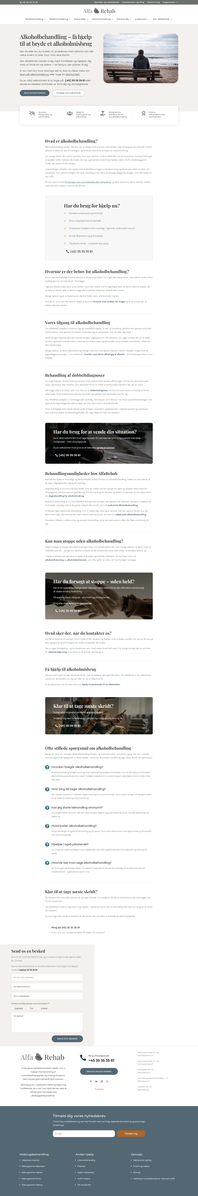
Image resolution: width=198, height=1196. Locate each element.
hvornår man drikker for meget (109, 301)
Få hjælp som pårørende (68, 93)
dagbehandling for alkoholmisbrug (66, 496)
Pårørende (123, 19)
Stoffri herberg (83, 1178)
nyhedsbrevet (70, 1121)
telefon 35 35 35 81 (28, 969)
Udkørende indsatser (31, 1160)
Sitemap (136, 1172)
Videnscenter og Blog (133, 2)
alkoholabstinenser (77, 559)
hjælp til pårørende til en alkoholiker (101, 684)
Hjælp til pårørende (85, 1172)
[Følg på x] (107, 1081)
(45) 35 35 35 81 (81, 251)
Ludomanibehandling (86, 1160)
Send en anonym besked (99, 1071)
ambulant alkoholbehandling (123, 505)
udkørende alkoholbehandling (130, 514)
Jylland (44, 1008)
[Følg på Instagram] (102, 1081)
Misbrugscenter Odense (32, 1172)
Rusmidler (80, 19)
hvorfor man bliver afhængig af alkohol (104, 354)
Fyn (31, 1008)
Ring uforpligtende (98, 1055)
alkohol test (73, 74)
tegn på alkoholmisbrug (34, 74)
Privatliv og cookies (141, 1166)
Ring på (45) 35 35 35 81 (65, 927)
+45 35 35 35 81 (30, 2)
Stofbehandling (34, 19)
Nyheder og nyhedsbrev (106, 2)
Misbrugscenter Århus (31, 1178)
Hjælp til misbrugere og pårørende (83, 114)
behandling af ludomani (52, 1079)
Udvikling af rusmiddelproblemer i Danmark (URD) (154, 1178)
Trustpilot (99, 1089)
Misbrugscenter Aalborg (32, 1184)
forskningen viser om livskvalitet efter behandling (88, 182)
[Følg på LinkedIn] (96, 1081)
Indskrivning (153, 2)
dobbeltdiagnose (98, 390)
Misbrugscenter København (33, 1166)
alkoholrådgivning (57, 652)
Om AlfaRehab (161, 19)
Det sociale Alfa (84, 1184)
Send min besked (67, 1038)
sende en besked (105, 447)
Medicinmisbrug (58, 19)
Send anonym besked (34, 93)
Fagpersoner (169, 2)
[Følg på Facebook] (91, 1081)
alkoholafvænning (54, 559)
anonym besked (94, 712)
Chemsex (81, 1166)
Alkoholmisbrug (101, 19)
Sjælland (19, 1008)
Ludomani (141, 19)
